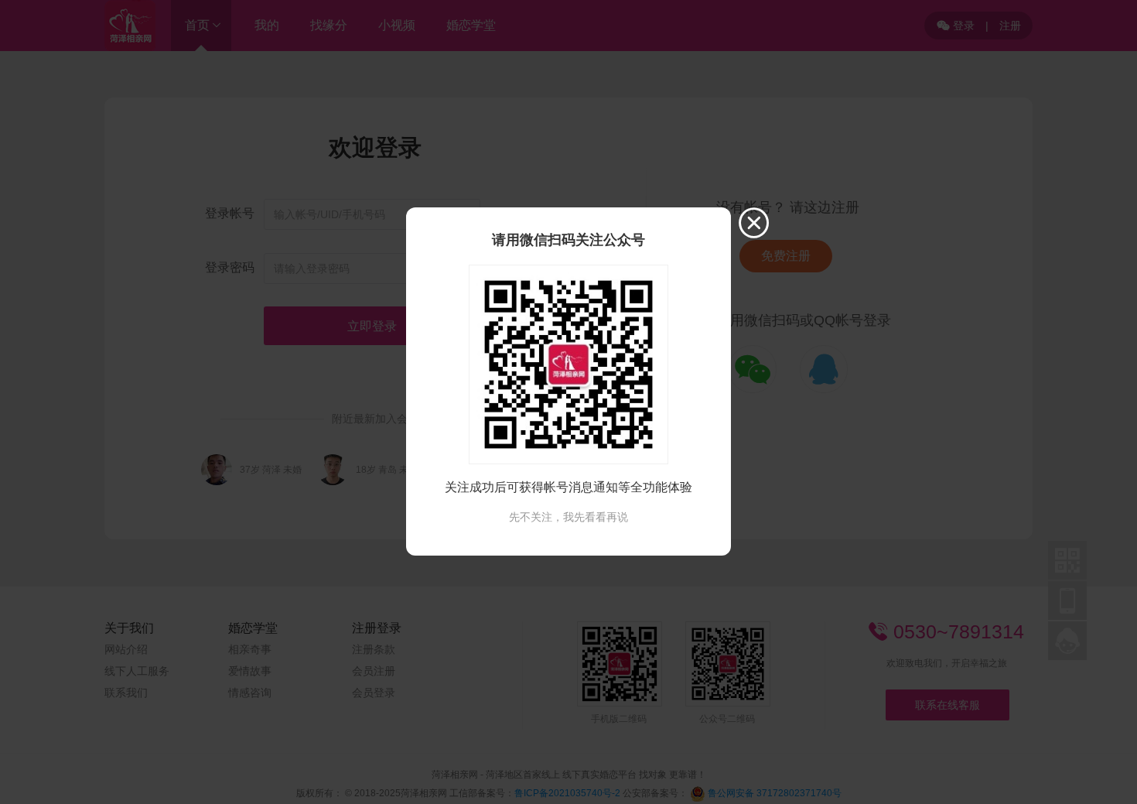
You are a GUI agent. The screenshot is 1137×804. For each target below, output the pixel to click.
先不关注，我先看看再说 (568, 517)
